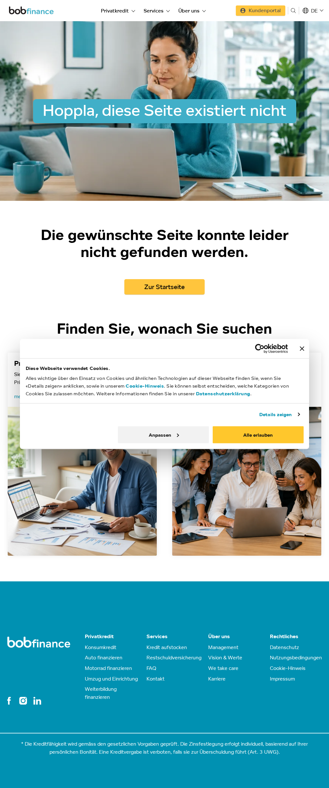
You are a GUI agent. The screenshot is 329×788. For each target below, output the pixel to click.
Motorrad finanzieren (108, 668)
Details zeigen (275, 414)
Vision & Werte (225, 657)
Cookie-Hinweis (145, 386)
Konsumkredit (100, 647)
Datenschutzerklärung (223, 393)
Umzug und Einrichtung (111, 678)
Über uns (189, 10)
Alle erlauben (258, 434)
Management (223, 647)
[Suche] (293, 10)
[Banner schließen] (302, 349)
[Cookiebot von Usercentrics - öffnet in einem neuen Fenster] (260, 349)
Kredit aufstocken (167, 647)
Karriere (217, 678)
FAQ (151, 668)
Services (154, 10)
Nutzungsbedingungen (296, 657)
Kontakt (155, 678)
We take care (223, 668)
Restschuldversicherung (174, 657)
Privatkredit (115, 10)
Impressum (282, 678)
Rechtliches (284, 636)
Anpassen (160, 434)
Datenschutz (284, 647)
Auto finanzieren (103, 657)
